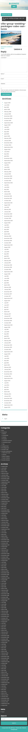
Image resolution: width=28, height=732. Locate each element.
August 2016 (7, 327)
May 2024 (6, 154)
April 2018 (6, 283)
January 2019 (7, 263)
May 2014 (6, 387)
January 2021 (7, 211)
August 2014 (7, 380)
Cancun (4, 454)
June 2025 (6, 129)
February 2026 (7, 111)
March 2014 (7, 391)
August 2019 (7, 247)
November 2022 (8, 178)
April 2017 (6, 309)
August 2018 (7, 274)
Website (3, 83)
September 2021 (8, 203)
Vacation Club (5, 449)
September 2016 (8, 325)
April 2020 (6, 231)
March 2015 (7, 365)
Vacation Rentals (6, 460)
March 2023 (7, 169)
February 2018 (7, 287)
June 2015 (6, 358)
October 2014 (7, 376)
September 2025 (8, 123)
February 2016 (7, 340)
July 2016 (6, 329)
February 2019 (7, 260)
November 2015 (8, 347)
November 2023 (8, 158)
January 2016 (7, 343)
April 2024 (6, 156)
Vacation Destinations (7, 451)
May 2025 (6, 131)
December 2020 (8, 214)
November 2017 (8, 294)
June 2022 (6, 187)
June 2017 (6, 305)
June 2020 (6, 227)
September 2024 (8, 147)
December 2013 (8, 398)
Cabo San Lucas (6, 452)
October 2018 (7, 269)
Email (2, 78)
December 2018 (8, 265)
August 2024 (7, 149)
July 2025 (6, 127)
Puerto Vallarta (6, 458)
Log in (5, 418)
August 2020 (7, 223)
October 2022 (7, 180)
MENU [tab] (14, 6)
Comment (4, 57)
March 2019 (7, 258)
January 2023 (7, 174)
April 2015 (6, 363)
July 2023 (6, 165)
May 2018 (6, 280)
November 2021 (8, 198)
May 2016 (6, 334)
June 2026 (6, 105)
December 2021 (8, 196)
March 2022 (7, 191)
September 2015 (8, 351)
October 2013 (7, 403)
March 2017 (7, 311)
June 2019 (6, 251)
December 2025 (8, 116)
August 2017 (7, 300)
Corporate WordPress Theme (11, 728)
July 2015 (6, 356)
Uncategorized (5, 447)
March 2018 (7, 285)
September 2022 (8, 182)
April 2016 (6, 336)
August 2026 (7, 102)
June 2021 (6, 207)
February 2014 (7, 394)
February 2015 (7, 367)
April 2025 (6, 134)
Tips (3, 444)
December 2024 (8, 142)
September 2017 (8, 298)
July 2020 (6, 225)
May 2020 (6, 229)
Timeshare (4, 432)
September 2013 (8, 405)
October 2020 (7, 218)
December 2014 (8, 371)
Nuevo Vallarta (6, 456)
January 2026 (7, 114)
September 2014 (8, 378)
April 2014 (6, 389)
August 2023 (7, 163)
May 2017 (6, 307)
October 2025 (7, 120)
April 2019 (6, 256)
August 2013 (7, 407)
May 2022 (6, 189)
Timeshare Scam (7, 442)
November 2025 (8, 118)
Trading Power (5, 446)
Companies (5, 435)
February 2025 (7, 138)
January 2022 (7, 194)
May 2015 (6, 360)
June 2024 (6, 151)
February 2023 (7, 171)
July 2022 (6, 185)
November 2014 (8, 374)
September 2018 (8, 271)
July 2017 (6, 303)
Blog (3, 430)
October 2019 (7, 243)
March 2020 (7, 234)
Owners (4, 437)
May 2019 (6, 254)
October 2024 (7, 145)
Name (3, 73)
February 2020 (7, 236)
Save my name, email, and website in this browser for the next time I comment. (13, 90)
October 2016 (7, 323)
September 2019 (8, 245)
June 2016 (6, 331)
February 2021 (7, 209)
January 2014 (7, 396)
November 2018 (8, 267)
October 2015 (7, 349)
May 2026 (6, 107)
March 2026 (7, 109)
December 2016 (8, 318)
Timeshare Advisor (6, 14)
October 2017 (7, 296)
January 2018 (7, 289)
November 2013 (8, 400)
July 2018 (6, 276)
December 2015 (8, 345)
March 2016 (7, 338)
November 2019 (8, 240)
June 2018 (6, 278)
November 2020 (8, 216)
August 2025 (7, 125)
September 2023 (8, 160)
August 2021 (7, 205)
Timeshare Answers (7, 440)
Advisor (4, 433)
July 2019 (6, 249)
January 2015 (7, 369)
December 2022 (8, 176)
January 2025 (7, 140)
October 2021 (7, 200)
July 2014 (6, 383)
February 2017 (7, 314)
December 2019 (8, 238)
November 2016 (8, 320)
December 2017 (8, 291)
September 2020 (8, 220)
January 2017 (7, 316)
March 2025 (7, 136)
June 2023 (6, 167)
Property (5, 438)
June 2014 (6, 385)
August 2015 (7, 354)
